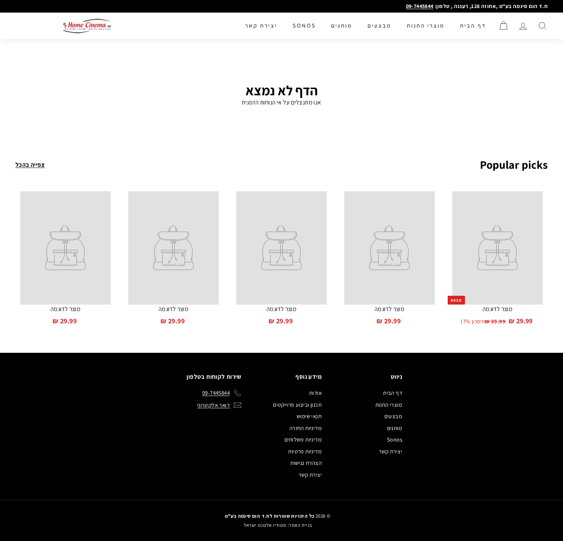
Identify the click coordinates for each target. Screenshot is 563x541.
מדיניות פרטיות (305, 451)
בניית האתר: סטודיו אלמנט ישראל (278, 525)
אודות (315, 392)
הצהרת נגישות (306, 462)
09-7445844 (420, 6)
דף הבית (473, 25)
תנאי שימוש (309, 416)
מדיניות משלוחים (303, 439)
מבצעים (379, 25)
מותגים (341, 25)
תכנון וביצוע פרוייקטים (297, 404)
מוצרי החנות (426, 25)
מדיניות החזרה (306, 428)
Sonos (304, 25)
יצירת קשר (261, 25)
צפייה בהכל (30, 165)
